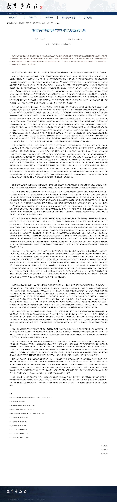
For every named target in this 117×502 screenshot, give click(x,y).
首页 (15, 23)
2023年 (28, 23)
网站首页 (13, 17)
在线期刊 (49, 17)
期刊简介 (33, 17)
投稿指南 (88, 17)
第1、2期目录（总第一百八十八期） (44, 23)
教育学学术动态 (69, 17)
